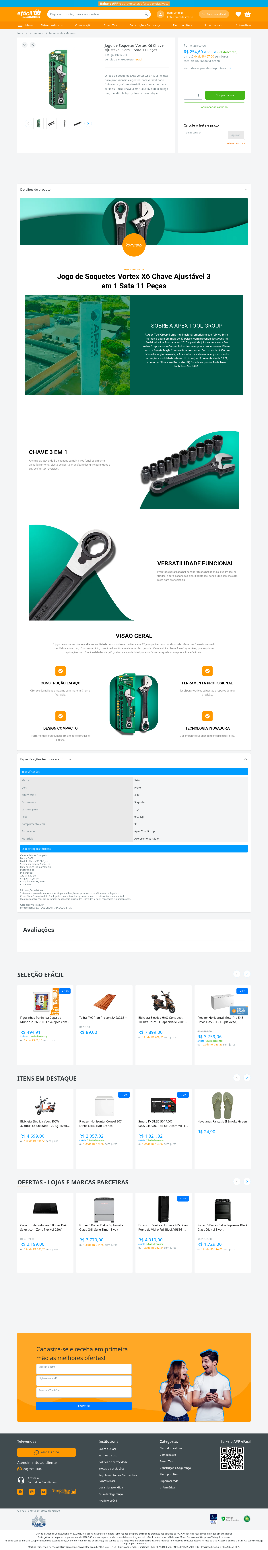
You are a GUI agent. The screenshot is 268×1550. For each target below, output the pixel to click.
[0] (247, 14)
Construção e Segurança (144, 25)
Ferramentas (37, 33)
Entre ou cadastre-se (180, 17)
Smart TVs (110, 25)
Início (20, 33)
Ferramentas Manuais (62, 33)
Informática (243, 25)
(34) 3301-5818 (33, 1469)
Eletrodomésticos (51, 25)
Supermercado (213, 25)
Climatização (83, 25)
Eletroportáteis (182, 25)
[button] (134, 189)
